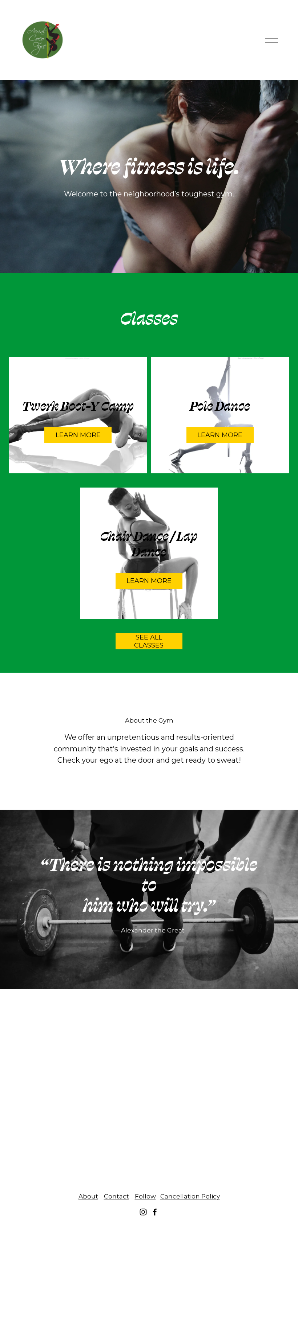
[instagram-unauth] (143, 1212)
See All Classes (149, 641)
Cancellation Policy (190, 1196)
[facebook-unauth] (154, 1212)
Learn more (149, 581)
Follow (145, 1196)
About (88, 1196)
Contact (116, 1196)
